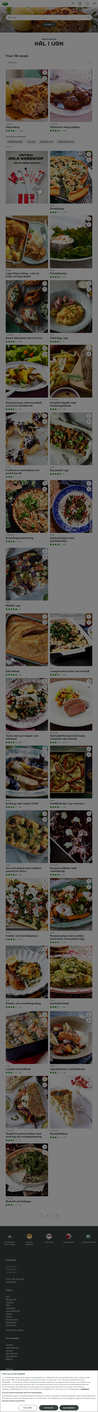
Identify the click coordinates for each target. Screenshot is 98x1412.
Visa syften (27, 1408)
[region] (49, 1391)
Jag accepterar (69, 1408)
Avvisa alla (48, 1408)
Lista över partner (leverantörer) (13, 1401)
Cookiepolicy (85, 1389)
